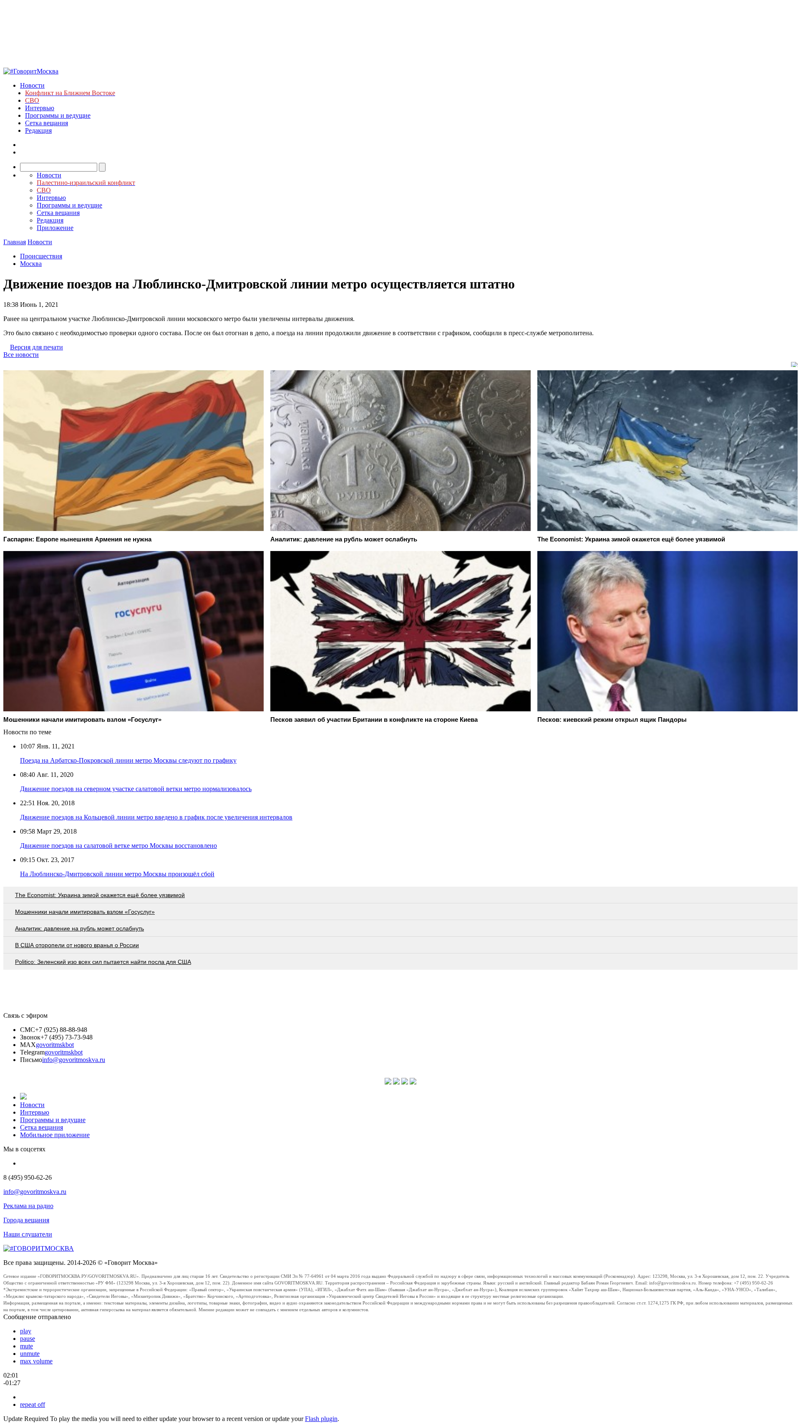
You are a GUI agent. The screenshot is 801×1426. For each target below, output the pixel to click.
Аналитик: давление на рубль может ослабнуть (79, 928)
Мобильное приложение (55, 1134)
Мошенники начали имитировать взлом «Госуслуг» (85, 911)
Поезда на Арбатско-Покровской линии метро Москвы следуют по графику (128, 760)
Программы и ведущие (58, 115)
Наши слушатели (27, 1234)
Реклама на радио (28, 1205)
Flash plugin (321, 1418)
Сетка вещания (46, 122)
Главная (14, 241)
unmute (30, 1353)
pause (27, 1338)
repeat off (32, 1404)
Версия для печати (36, 347)
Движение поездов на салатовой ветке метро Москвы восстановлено (118, 845)
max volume (36, 1361)
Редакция (38, 130)
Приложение (55, 227)
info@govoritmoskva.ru (73, 1059)
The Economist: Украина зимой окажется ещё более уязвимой (100, 895)
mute (26, 1346)
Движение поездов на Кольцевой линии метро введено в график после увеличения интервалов (156, 817)
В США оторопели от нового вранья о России (77, 945)
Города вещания (26, 1220)
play (25, 1331)
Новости (32, 85)
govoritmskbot (55, 1044)
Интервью (39, 107)
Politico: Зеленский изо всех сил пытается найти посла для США (103, 961)
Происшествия (41, 256)
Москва (31, 263)
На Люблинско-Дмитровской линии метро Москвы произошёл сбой (117, 873)
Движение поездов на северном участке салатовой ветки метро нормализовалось (136, 788)
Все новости (21, 354)
